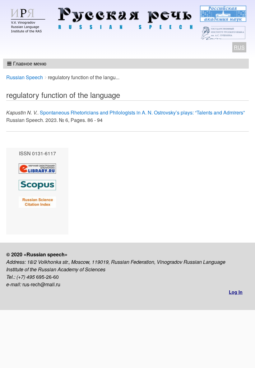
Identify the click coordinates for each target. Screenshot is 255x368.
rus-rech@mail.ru (41, 284)
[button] (27, 64)
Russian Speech (24, 77)
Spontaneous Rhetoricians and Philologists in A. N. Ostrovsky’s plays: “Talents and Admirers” (142, 112)
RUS (239, 47)
